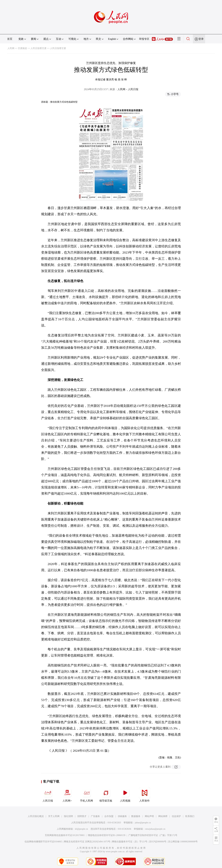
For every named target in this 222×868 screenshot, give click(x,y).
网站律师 (162, 816)
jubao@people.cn (143, 822)
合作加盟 (108, 816)
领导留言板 (105, 800)
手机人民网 (86, 800)
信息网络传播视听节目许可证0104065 (43, 841)
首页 (9, 39)
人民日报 (48, 800)
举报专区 (144, 39)
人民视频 (125, 800)
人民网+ (67, 800)
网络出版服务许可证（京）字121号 (129, 841)
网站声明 (149, 816)
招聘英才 (81, 816)
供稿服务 (122, 816)
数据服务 (135, 816)
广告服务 (95, 816)
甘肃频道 (22, 48)
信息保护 (176, 816)
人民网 (10, 48)
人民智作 (144, 800)
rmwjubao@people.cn (155, 829)
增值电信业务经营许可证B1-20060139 (106, 835)
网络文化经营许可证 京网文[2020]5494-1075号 (87, 841)
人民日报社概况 (36, 816)
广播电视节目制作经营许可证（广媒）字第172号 (152, 835)
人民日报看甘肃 (38, 48)
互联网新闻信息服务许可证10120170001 (65, 835)
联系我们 (189, 816)
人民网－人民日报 (128, 89)
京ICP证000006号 (157, 841)
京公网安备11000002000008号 (183, 841)
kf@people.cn (81, 829)
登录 (201, 39)
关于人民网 (53, 816)
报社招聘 (68, 816)
